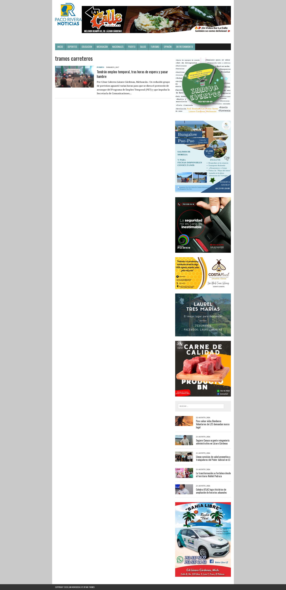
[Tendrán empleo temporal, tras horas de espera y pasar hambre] (74, 85)
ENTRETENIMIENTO (184, 47)
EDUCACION (87, 47)
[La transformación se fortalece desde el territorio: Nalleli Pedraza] (184, 476)
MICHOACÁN (102, 47)
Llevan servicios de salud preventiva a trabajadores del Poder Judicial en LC (213, 458)
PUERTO (131, 47)
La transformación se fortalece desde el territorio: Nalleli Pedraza (213, 474)
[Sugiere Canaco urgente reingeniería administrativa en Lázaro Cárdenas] (184, 443)
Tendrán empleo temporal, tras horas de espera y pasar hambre (132, 74)
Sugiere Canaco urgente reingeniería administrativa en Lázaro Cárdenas (212, 442)
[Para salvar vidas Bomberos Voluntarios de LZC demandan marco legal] (184, 424)
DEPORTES (72, 47)
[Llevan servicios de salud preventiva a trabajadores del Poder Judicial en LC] (184, 459)
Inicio (60, 47)
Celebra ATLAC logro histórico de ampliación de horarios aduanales (211, 491)
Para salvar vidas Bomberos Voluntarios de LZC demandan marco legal (212, 424)
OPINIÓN (168, 47)
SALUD (143, 47)
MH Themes (90, 587)
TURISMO (155, 47)
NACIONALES (117, 47)
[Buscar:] (201, 406)
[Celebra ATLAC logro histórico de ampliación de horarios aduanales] (184, 492)
